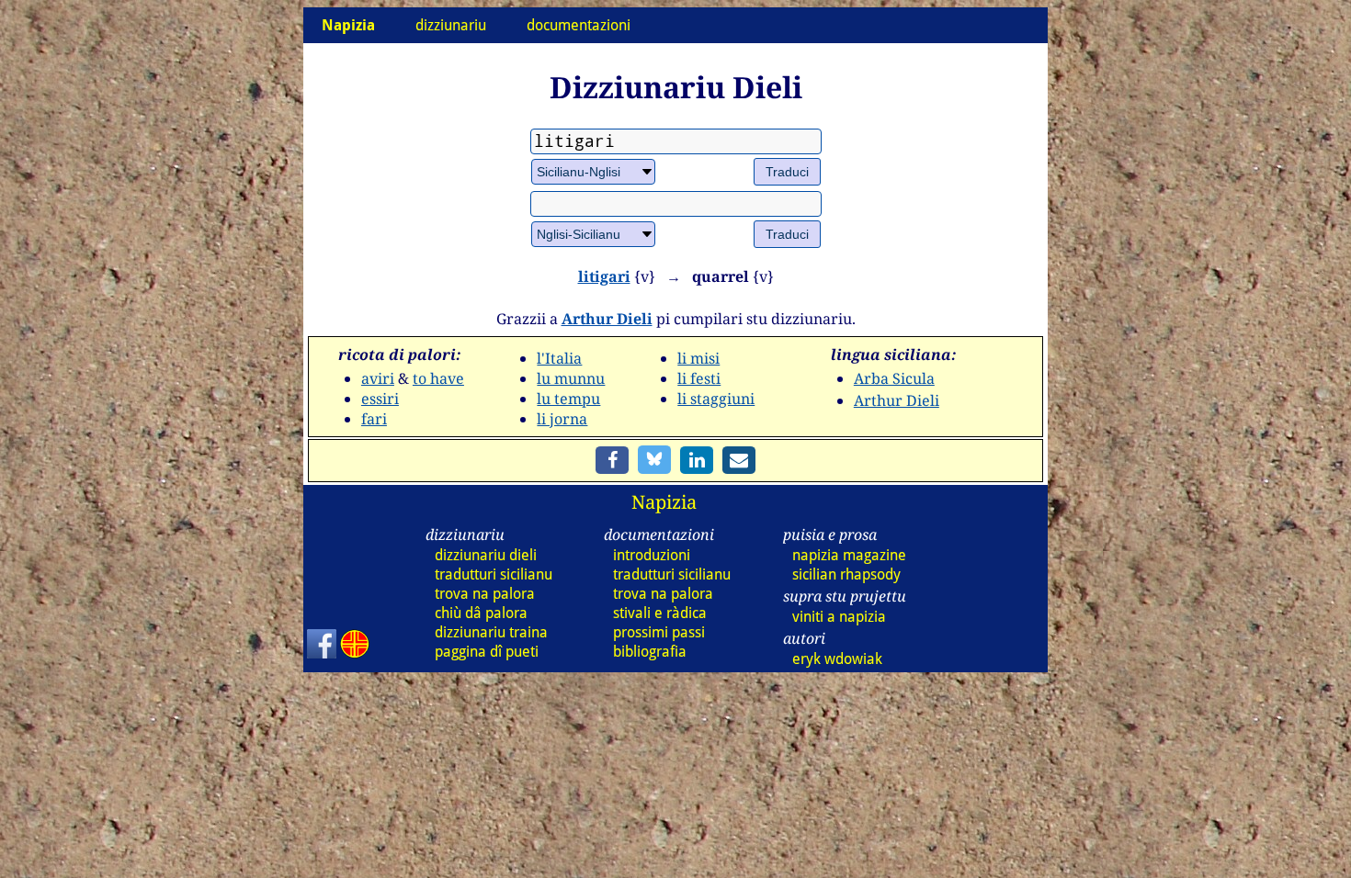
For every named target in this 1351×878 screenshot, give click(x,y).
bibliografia (650, 651)
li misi (698, 358)
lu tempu (568, 398)
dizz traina (491, 632)
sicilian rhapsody (846, 574)
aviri (377, 378)
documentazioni (578, 25)
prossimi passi (659, 632)
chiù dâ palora (481, 613)
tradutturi (493, 574)
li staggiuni (716, 398)
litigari (604, 276)
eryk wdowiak (837, 659)
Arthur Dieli (607, 319)
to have (438, 378)
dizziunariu (450, 25)
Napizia (664, 502)
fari (374, 419)
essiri (380, 398)
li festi (699, 378)
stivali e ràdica (660, 613)
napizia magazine (849, 555)
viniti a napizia (839, 616)
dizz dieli (486, 555)
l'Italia (559, 358)
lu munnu (571, 378)
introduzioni (651, 555)
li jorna (562, 419)
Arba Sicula (894, 378)
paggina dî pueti (487, 651)
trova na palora (485, 593)
